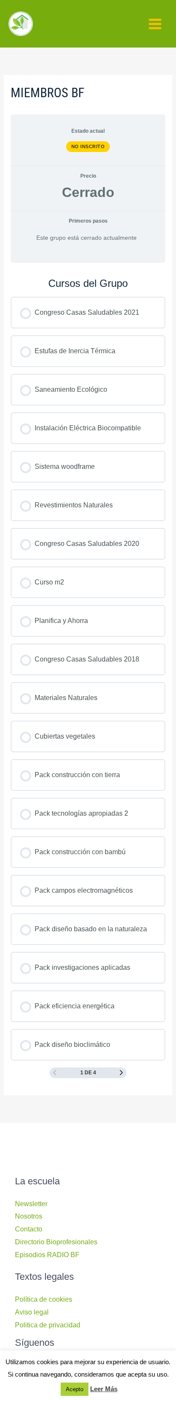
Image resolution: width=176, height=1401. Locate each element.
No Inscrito (88, 146)
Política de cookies (43, 1299)
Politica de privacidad (47, 1325)
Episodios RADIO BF (47, 1254)
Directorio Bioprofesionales (56, 1242)
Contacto (28, 1229)
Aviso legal (32, 1312)
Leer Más (103, 1388)
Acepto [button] (74, 1389)
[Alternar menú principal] (155, 24)
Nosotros (28, 1216)
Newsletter (31, 1203)
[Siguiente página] (121, 1073)
